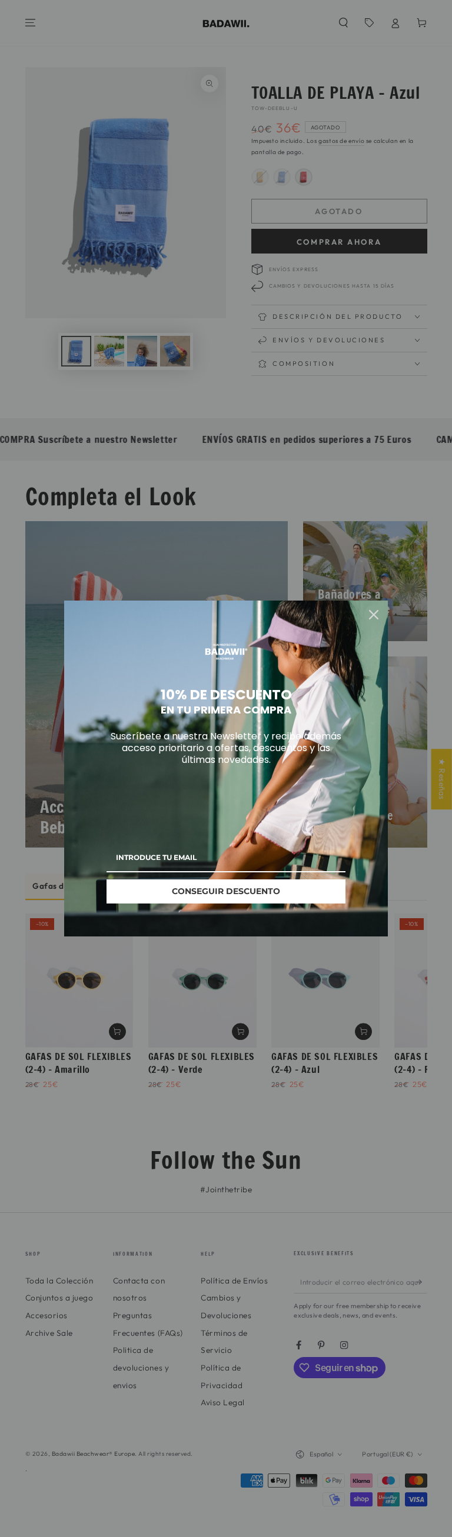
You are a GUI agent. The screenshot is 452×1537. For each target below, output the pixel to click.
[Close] (374, 615)
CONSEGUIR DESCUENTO (226, 891)
